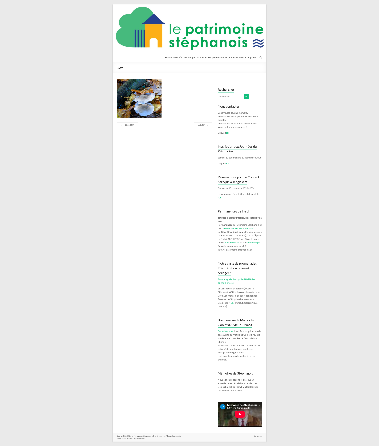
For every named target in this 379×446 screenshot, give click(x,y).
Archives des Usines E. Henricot (238, 228)
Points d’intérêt (236, 57)
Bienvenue (170, 57)
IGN (232, 302)
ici (227, 132)
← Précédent (127, 124)
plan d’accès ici (232, 242)
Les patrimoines (196, 57)
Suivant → (203, 124)
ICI (219, 197)
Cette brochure (225, 331)
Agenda (252, 57)
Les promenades (216, 57)
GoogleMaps (253, 242)
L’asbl (182, 57)
